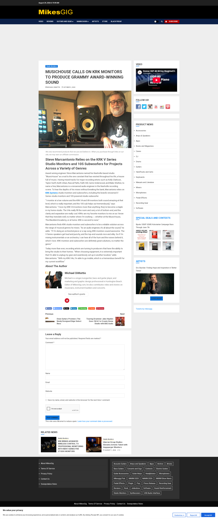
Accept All (208, 515)
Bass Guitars (119, 469)
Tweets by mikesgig (144, 309)
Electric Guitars (162, 469)
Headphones (150, 473)
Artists (95, 21)
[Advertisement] (109, 41)
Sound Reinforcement (162, 488)
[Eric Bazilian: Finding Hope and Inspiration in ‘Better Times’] (155, 283)
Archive (160, 464)
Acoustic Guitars (120, 464)
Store (104, 21)
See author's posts (76, 294)
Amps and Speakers (138, 464)
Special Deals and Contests (153, 218)
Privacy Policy (46, 474)
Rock (126, 488)
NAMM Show (82, 21)
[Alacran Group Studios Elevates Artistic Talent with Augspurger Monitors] (94, 444)
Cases (138, 151)
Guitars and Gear (64, 21)
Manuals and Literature (145, 182)
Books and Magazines (145, 146)
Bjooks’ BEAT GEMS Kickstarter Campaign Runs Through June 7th (154, 225)
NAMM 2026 (147, 478)
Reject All (193, 515)
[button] (161, 21)
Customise (178, 515)
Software (139, 208)
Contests (149, 469)
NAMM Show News (163, 478)
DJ (137, 156)
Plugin (130, 483)
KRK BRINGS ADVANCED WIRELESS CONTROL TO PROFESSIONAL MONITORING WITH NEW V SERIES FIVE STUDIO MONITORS (70, 446)
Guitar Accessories (121, 473)
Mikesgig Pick (119, 478)
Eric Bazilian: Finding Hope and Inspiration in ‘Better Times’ (156, 269)
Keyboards (140, 177)
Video (41, 21)
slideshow (136, 488)
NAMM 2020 (134, 478)
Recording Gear (142, 203)
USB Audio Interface (152, 493)
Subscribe (173, 21)
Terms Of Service (48, 468)
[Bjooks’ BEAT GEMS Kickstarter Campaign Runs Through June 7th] (155, 240)
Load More (156, 298)
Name (47, 373)
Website (48, 391)
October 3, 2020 (69, 87)
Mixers (138, 187)
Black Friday (116, 21)
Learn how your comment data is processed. (95, 421)
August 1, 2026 (110, 450)
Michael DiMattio (53, 87)
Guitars (138, 167)
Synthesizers (135, 493)
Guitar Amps (137, 473)
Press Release (149, 483)
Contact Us (45, 479)
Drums (138, 162)
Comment (49, 342)
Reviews (50, 21)
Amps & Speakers (143, 136)
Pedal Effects (141, 198)
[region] (109, 513)
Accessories (141, 130)
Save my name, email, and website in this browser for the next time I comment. (79, 400)
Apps (138, 141)
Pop (138, 483)
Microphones (141, 192)
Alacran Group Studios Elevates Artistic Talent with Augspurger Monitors (115, 444)
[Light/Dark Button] (156, 21)
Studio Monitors (51, 66)
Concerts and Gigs (134, 469)
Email (47, 382)
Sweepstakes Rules (49, 484)
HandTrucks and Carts (144, 172)
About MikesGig (47, 463)
